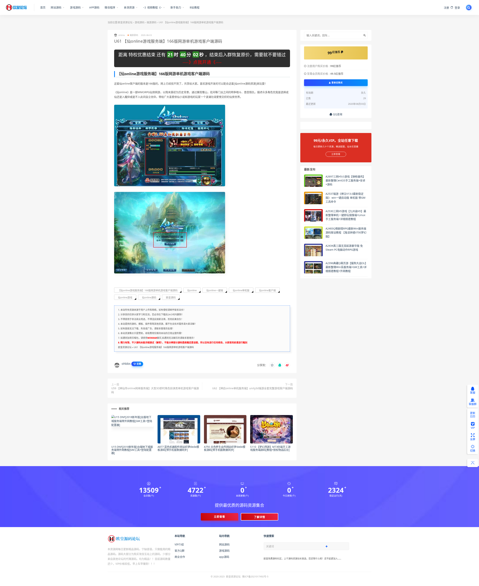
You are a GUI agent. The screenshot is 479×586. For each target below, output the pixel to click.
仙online (192, 290)
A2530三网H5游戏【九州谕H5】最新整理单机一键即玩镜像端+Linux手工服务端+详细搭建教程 (346, 215)
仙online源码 (149, 297)
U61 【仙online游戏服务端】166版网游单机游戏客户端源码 (164, 347)
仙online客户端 (267, 290)
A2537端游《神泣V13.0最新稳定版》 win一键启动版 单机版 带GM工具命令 (345, 197)
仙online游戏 (125, 297)
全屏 (472, 439)
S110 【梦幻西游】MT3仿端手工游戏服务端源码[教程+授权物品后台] (270, 448)
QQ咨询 (337, 114)
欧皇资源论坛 (125, 22)
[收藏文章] (272, 365)
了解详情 (259, 517)
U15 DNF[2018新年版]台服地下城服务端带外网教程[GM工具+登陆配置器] (132, 450)
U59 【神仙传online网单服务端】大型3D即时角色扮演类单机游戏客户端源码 (155, 390)
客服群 (473, 404)
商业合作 (180, 557)
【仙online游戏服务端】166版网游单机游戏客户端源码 (148, 290)
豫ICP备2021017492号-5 (255, 576)
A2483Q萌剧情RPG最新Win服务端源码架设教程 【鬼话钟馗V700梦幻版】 (346, 232)
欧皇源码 (171, 297)
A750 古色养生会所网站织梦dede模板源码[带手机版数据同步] (224, 448)
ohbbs (126, 364)
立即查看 (219, 516)
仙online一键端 (214, 290)
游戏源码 (139, 22)
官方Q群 (179, 550)
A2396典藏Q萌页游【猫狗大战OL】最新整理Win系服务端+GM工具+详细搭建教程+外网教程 (346, 267)
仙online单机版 (241, 290)
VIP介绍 (179, 544)
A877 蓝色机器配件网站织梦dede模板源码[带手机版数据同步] (178, 448)
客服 (472, 392)
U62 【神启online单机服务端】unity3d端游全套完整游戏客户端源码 (252, 388)
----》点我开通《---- (202, 62)
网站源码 (224, 544)
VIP (473, 427)
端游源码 (151, 22)
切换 (472, 450)
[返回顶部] (472, 463)
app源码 (224, 557)
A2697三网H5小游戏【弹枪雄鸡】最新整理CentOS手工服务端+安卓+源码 (345, 180)
